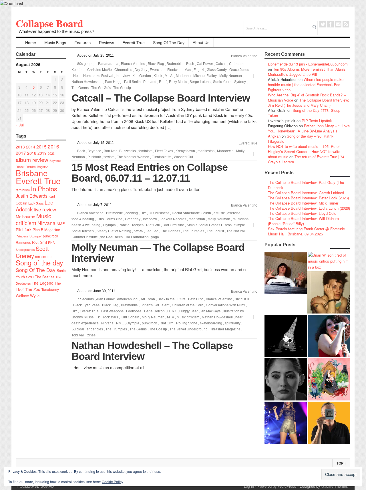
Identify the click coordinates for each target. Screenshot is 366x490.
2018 (31, 153)
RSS (346, 24)
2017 (21, 153)
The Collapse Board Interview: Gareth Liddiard (306, 192)
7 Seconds (85, 299)
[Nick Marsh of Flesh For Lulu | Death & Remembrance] (328, 292)
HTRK (172, 311)
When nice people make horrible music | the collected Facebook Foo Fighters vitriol (305, 84)
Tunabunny (50, 289)
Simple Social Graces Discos (209, 225)
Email (338, 24)
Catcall (221, 64)
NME (61, 223)
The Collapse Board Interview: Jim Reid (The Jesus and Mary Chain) (308, 102)
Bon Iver (110, 151)
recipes (138, 225)
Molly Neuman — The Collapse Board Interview (157, 252)
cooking (132, 213)
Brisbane (32, 172)
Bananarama (108, 64)
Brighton (42, 166)
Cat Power (205, 64)
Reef (162, 82)
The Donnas (170, 231)
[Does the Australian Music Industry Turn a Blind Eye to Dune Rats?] (285, 336)
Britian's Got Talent (154, 305)
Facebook (330, 24)
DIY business (159, 213)
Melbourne (25, 216)
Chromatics (123, 70)
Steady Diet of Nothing (113, 231)
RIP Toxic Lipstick (317, 120)
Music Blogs (55, 42)
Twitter (322, 24)
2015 (41, 146)
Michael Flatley (205, 76)
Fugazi (199, 70)
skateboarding (211, 323)
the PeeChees (111, 237)
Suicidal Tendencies (87, 329)
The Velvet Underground (189, 329)
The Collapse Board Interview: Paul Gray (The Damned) (306, 185)
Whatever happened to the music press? (56, 31)
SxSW (138, 231)
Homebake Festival (98, 76)
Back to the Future (172, 299)
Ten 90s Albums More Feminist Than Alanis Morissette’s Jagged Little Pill (307, 71)
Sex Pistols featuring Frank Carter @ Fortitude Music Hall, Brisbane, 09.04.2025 (306, 231)
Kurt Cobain (130, 317)
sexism (109, 157)
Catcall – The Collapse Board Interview (160, 98)
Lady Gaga (35, 203)
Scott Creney (32, 252)
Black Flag (156, 64)
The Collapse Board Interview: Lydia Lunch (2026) (309, 208)
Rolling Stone (186, 323)
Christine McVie (99, 70)
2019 (42, 153)
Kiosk (158, 76)
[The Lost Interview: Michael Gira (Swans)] (329, 423)
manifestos (206, 151)
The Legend (42, 283)
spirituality (232, 323)
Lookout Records (173, 219)
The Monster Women (133, 157)
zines (91, 335)
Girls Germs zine (109, 219)
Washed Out (183, 157)
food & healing (82, 219)
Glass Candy (217, 70)
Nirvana (46, 223)
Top (341, 463)
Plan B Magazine (46, 229)
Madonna (183, 76)
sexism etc (43, 256)
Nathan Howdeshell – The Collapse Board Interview (152, 351)
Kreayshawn (185, 151)
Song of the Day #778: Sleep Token (304, 113)
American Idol (127, 299)
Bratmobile (175, 64)
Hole (77, 76)
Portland (149, 82)
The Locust (215, 231)
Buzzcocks (127, 151)
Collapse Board (49, 23)
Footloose (134, 311)
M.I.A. (169, 76)
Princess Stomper (29, 236)
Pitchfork (23, 229)
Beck (81, 151)
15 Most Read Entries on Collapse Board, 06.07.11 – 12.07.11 (149, 172)
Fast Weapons (112, 311)
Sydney (240, 82)
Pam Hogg (113, 82)
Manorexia (225, 151)
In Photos (44, 188)
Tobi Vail (78, 335)
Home (30, 42)
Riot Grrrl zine (173, 225)
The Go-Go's (101, 88)
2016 (53, 146)
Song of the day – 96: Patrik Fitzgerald (300, 138)
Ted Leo (152, 231)
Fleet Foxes (164, 151)
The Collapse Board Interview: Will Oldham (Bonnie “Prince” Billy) (303, 221)
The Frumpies (193, 231)
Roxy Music (178, 82)
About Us (201, 42)
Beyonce (55, 160)
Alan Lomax (105, 299)
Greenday (132, 219)
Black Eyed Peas (86, 305)
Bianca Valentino (244, 56)
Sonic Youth (222, 82)
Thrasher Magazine (225, 329)
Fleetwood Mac (179, 70)
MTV (170, 317)
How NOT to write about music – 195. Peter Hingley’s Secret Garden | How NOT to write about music (304, 151)
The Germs (80, 88)
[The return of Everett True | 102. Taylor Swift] (285, 423)
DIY (143, 213)
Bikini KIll (242, 299)
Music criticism (33, 219)
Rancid (124, 225)
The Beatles (44, 276)
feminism (23, 189)
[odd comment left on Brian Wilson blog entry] (285, 273)
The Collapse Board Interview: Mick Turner (303, 203)
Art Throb (148, 299)
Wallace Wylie (27, 295)
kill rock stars (108, 317)
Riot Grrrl (39, 242)
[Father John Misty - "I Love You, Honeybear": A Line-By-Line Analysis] (329, 379)
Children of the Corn (187, 305)
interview (123, 76)
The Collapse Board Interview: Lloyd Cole (302, 213)
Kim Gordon (141, 76)
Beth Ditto (195, 299)
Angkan (274, 136)
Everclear (157, 70)
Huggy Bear (188, 311)
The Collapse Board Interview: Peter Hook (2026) (308, 198)
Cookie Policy (112, 481)
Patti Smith (132, 82)
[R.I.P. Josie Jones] (285, 379)
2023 (51, 153)
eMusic (219, 213)
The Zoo (32, 289)
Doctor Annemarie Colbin (191, 213)
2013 (20, 147)
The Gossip (122, 88)
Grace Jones (239, 70)
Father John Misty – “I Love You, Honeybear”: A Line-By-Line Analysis (309, 128)
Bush (190, 64)
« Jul (20, 125)
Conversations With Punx (225, 305)
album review (32, 159)
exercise (233, 213)
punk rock (50, 235)
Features (82, 42)
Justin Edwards (31, 195)
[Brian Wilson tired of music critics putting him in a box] (329, 261)
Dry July (141, 70)
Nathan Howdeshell (86, 82)
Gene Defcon (154, 311)
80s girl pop (86, 64)
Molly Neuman (230, 76)
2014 (30, 147)
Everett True (133, 42)
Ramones (23, 242)
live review (45, 209)
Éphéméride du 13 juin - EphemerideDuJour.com (308, 64)
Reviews (106, 42)
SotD (30, 276)
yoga (155, 237)
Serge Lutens (200, 82)
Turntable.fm (161, 157)
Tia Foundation (137, 237)
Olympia (109, 225)
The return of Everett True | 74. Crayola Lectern (306, 159)
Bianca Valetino (133, 64)
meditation (197, 219)
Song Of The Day (168, 42)
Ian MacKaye (210, 311)
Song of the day (39, 262)
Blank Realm (26, 166)
